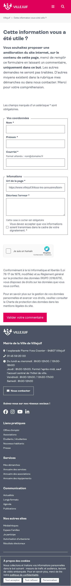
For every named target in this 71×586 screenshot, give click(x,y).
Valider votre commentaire (25, 317)
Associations (10, 435)
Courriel (12, 152)
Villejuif (6, 18)
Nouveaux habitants (13, 444)
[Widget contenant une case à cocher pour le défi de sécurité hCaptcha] (28, 251)
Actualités (8, 495)
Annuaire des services (14, 469)
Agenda (7, 504)
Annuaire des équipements (17, 478)
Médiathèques (10, 526)
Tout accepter (12, 580)
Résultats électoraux (14, 543)
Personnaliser (50, 580)
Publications (9, 509)
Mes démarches (11, 465)
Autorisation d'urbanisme (16, 539)
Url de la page (15, 181)
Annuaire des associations (16, 474)
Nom (10, 123)
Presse (7, 448)
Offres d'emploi (11, 430)
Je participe (9, 534)
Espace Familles (11, 530)
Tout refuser (31, 580)
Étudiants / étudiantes (15, 439)
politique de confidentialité (24, 574)
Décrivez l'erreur (17, 195)
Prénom (12, 137)
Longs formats (10, 500)
